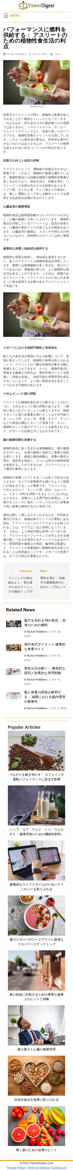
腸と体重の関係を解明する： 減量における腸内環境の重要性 (44, 696)
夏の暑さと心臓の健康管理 (36, 1049)
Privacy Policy (16, 1167)
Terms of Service (39, 1167)
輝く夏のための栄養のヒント (36, 1150)
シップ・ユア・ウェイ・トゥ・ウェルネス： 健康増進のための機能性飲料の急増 (36, 834)
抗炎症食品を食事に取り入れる (36, 1100)
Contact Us (59, 1167)
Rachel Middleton (16, 54)
